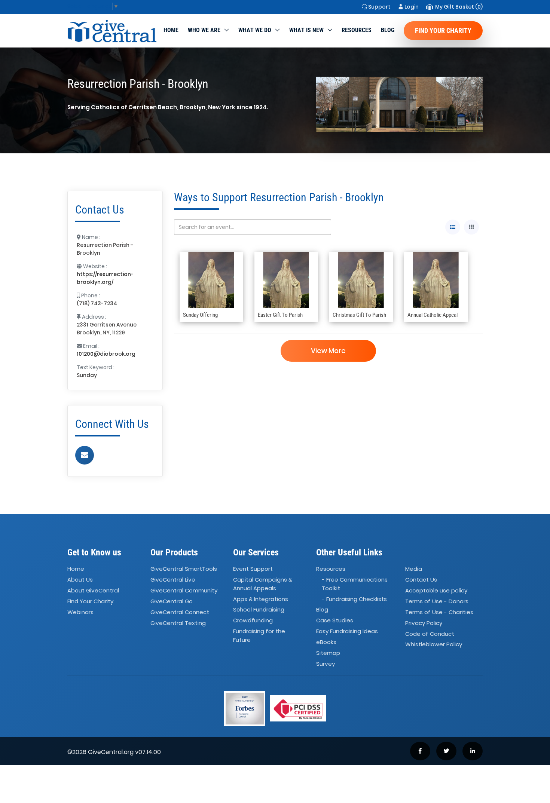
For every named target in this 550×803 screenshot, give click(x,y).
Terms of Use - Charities (439, 612)
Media (413, 569)
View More (328, 350)
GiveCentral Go (171, 601)
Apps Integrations (260, 599)
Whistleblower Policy (433, 645)
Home (171, 30)
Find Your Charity (443, 30)
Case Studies (334, 621)
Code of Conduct (429, 634)
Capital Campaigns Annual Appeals (262, 584)
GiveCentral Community (183, 590)
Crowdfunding (253, 621)
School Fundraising (258, 610)
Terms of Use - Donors (436, 601)
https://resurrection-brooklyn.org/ (105, 278)
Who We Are (204, 30)
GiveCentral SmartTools (183, 569)
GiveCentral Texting (178, 623)
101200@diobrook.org (106, 354)
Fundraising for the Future (259, 635)
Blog (387, 30)
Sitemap (328, 653)
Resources (357, 30)
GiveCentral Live (172, 579)
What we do (254, 30)
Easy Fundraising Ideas (347, 631)
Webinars (80, 612)
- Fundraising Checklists (354, 599)
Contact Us (421, 579)
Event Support (253, 569)
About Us (80, 579)
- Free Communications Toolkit (355, 584)
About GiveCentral (93, 590)
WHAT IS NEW (306, 30)
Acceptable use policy (436, 590)
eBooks (326, 642)
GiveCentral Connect (179, 612)
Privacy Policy (423, 623)
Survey (325, 664)
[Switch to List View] (452, 227)
